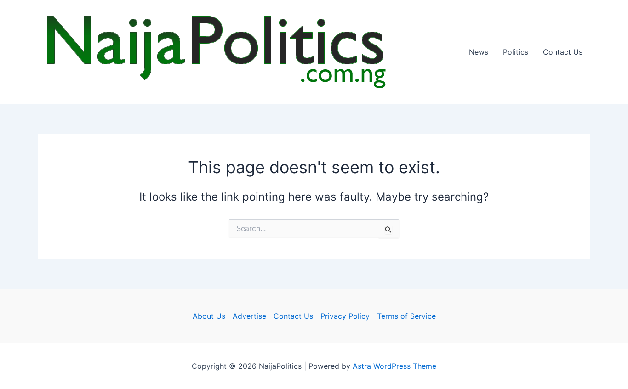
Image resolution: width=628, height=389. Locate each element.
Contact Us (562, 51)
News (478, 51)
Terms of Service (406, 316)
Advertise (249, 316)
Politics (515, 51)
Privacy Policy (345, 316)
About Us (209, 316)
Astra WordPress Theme (394, 366)
